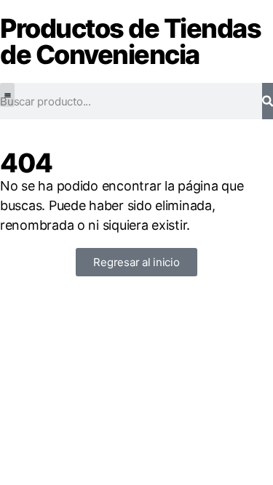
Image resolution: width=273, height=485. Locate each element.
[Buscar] (267, 101)
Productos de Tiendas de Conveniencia (130, 41)
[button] (7, 95)
